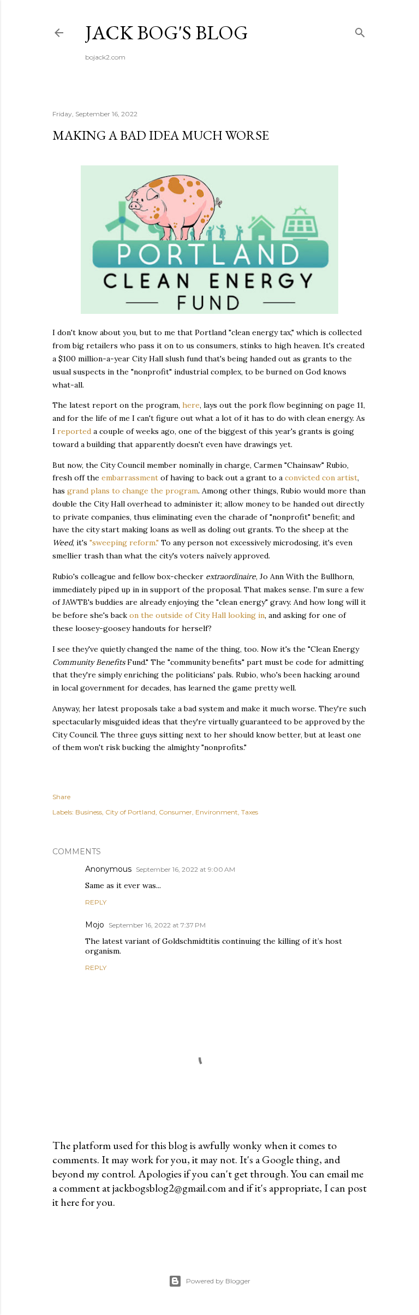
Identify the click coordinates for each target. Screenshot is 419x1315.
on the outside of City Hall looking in (197, 615)
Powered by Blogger (218, 1281)
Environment (216, 812)
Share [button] (61, 797)
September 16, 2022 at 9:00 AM (185, 869)
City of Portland (130, 812)
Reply (95, 902)
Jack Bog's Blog (166, 32)
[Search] (360, 30)
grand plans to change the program (132, 491)
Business (88, 812)
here (191, 405)
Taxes (249, 812)
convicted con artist (321, 478)
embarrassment (129, 478)
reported (74, 431)
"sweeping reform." (124, 543)
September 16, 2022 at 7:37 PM (157, 925)
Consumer (175, 812)
